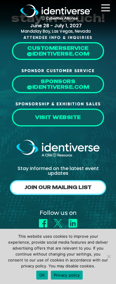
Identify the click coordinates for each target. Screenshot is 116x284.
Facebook (43, 221)
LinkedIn (72, 221)
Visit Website (58, 117)
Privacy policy (67, 275)
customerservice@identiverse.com (58, 51)
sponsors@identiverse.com (58, 84)
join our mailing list (58, 187)
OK (42, 275)
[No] (109, 256)
